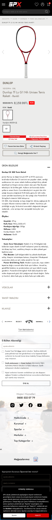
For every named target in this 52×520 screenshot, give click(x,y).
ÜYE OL (26, 383)
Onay (19, 351)
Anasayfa (5, 19)
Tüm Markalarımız (26, 329)
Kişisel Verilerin (26, 363)
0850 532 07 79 (26, 397)
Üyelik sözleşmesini (11, 363)
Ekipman (23, 19)
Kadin (15, 19)
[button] (49, 52)
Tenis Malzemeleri (37, 19)
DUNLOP (8, 83)
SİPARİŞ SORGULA (26, 489)
